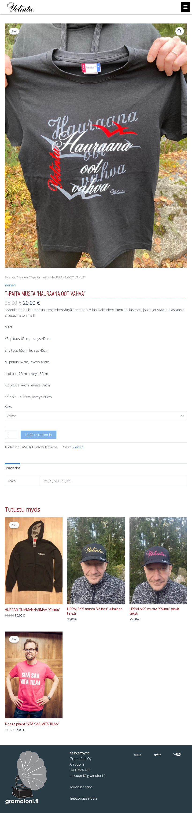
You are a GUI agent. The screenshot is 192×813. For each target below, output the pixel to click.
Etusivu (10, 277)
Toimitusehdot (81, 787)
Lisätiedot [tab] (12, 468)
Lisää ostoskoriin (38, 434)
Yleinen (22, 277)
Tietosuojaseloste (84, 798)
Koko (8, 406)
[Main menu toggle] (185, 7)
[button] (179, 31)
